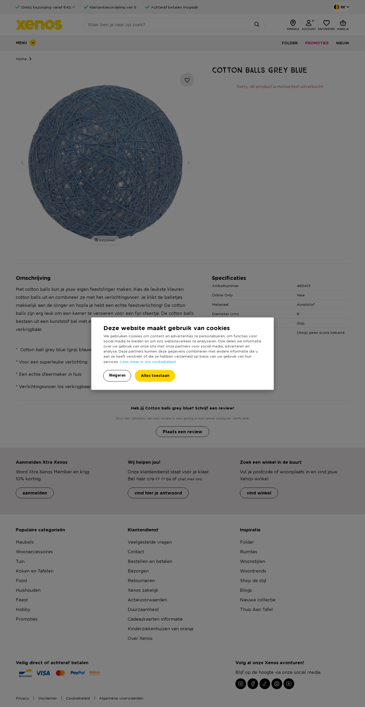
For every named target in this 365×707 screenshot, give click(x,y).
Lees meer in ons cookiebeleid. (148, 361)
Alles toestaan (155, 375)
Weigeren (117, 375)
